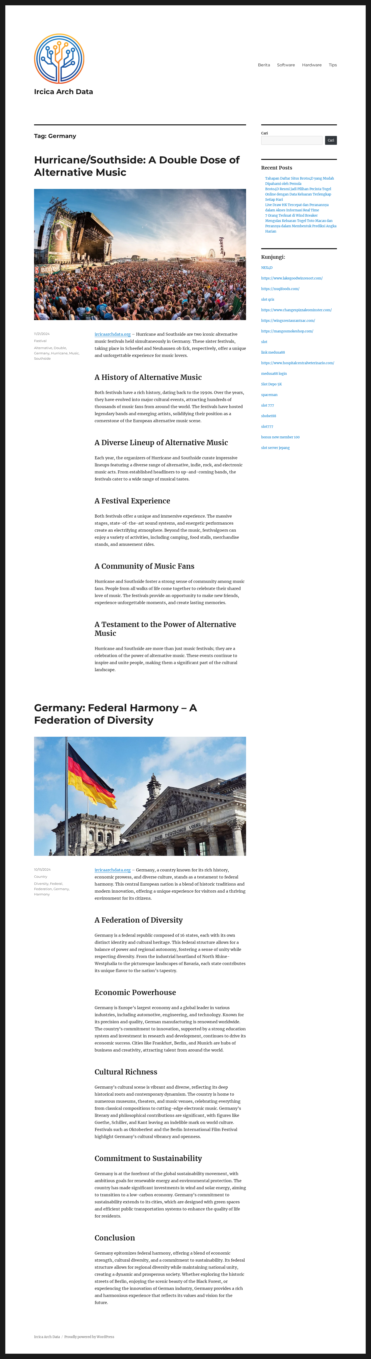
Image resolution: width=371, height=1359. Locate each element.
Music (74, 353)
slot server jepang (275, 448)
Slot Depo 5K (271, 384)
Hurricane (59, 353)
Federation (43, 889)
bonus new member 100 (280, 437)
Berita (264, 65)
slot (264, 342)
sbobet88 (268, 416)
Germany (41, 353)
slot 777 (267, 405)
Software (286, 65)
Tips (333, 65)
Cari (264, 133)
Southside (42, 358)
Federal (56, 884)
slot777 (267, 426)
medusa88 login (274, 374)
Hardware (312, 65)
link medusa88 (273, 352)
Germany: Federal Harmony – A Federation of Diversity (115, 713)
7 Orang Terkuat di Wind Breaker (291, 215)
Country (40, 876)
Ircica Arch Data (63, 91)
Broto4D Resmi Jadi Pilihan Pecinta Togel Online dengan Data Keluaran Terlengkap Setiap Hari (298, 194)
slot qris (267, 299)
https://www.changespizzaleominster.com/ (296, 310)
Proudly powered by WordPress (89, 1337)
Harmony (42, 894)
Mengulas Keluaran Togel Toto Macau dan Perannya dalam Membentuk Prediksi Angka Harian (300, 226)
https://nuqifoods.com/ (280, 289)
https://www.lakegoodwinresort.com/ (292, 278)
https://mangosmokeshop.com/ (287, 331)
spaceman (269, 395)
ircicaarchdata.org (113, 334)
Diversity (41, 884)
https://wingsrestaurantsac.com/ (288, 321)
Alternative (43, 348)
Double (60, 348)
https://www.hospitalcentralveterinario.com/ (297, 363)
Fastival (40, 341)
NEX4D (267, 268)
